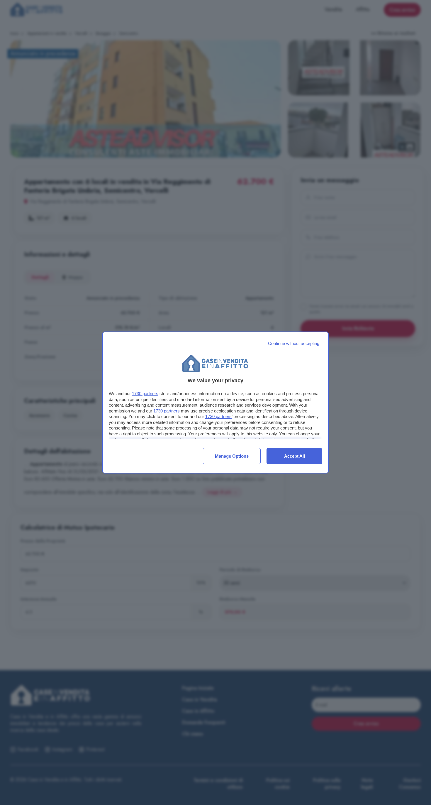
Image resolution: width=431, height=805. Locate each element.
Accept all (294, 456)
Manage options (232, 456)
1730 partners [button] (145, 393)
